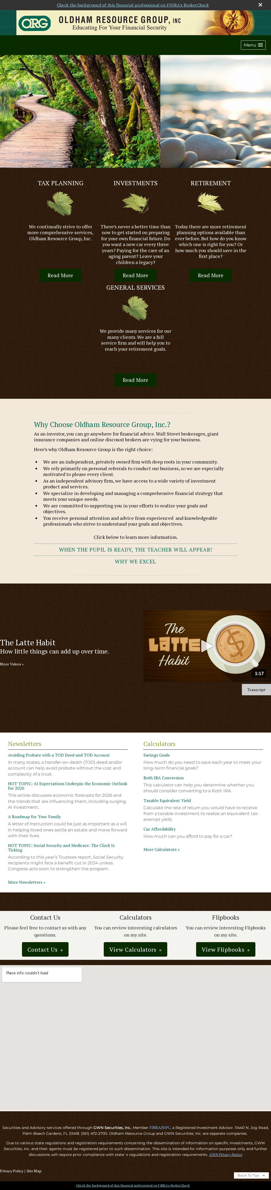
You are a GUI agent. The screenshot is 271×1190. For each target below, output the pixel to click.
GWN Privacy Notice (225, 1154)
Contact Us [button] (43, 949)
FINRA (155, 1127)
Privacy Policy (11, 1170)
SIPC (166, 1127)
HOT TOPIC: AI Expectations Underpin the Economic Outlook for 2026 (67, 786)
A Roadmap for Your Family (34, 816)
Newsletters (24, 743)
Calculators (159, 743)
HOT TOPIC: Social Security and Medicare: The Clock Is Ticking (61, 847)
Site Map (34, 1170)
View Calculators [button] (132, 949)
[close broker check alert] (260, 5)
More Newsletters (27, 882)
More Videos (12, 664)
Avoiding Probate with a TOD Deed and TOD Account (59, 755)
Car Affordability (159, 829)
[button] (253, 45)
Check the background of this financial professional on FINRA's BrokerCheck (133, 5)
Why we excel (135, 561)
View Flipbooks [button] (223, 949)
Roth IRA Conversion (163, 778)
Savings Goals (156, 755)
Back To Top (249, 1175)
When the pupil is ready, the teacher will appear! (135, 549)
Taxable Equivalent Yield (167, 800)
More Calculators (161, 849)
